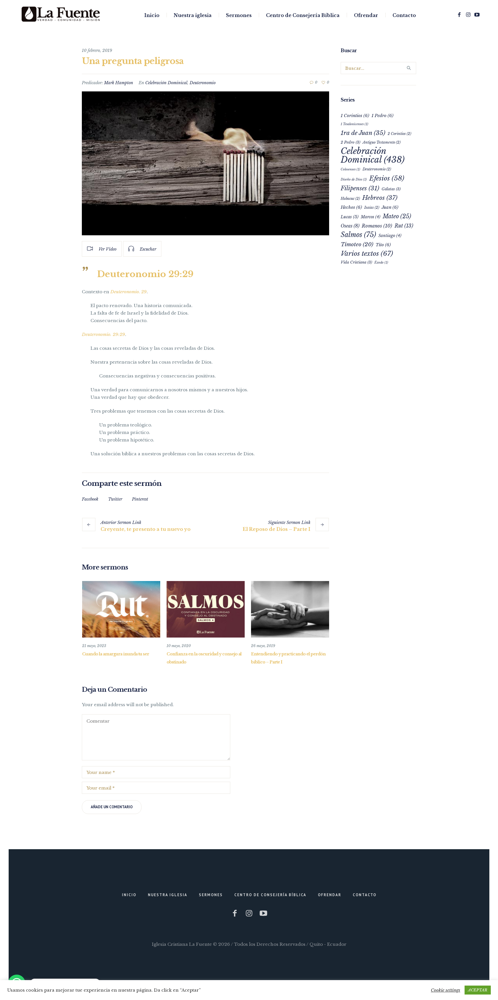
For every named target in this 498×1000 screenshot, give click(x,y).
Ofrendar (329, 894)
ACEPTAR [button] (477, 990)
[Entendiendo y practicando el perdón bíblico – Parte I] (290, 609)
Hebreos (379, 198)
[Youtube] (477, 14)
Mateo (397, 216)
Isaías (371, 207)
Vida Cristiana (356, 262)
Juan (390, 207)
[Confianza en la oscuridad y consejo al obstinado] (206, 609)
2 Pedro (350, 142)
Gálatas (391, 189)
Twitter (115, 499)
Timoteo (357, 244)
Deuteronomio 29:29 (145, 274)
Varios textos (367, 253)
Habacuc (350, 198)
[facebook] (459, 14)
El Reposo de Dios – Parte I (276, 529)
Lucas (350, 216)
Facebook (90, 499)
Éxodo (381, 262)
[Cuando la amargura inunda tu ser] (121, 609)
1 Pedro (382, 115)
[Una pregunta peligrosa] (205, 163)
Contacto (364, 894)
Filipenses (360, 188)
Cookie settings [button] (445, 990)
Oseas (350, 226)
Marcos (370, 217)
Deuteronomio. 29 (128, 291)
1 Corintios (355, 115)
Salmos (358, 234)
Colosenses (350, 169)
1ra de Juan (363, 133)
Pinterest (140, 499)
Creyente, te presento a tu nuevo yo (145, 529)
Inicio (129, 894)
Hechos (351, 207)
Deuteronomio (203, 82)
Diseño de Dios (354, 179)
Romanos (377, 226)
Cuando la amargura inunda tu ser (115, 654)
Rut (404, 226)
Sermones (211, 894)
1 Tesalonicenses (354, 124)
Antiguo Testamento (382, 142)
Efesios (386, 178)
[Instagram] (468, 14)
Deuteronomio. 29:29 (103, 334)
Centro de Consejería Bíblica (270, 894)
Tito (383, 244)
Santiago (389, 235)
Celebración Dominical (166, 82)
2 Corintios (399, 133)
